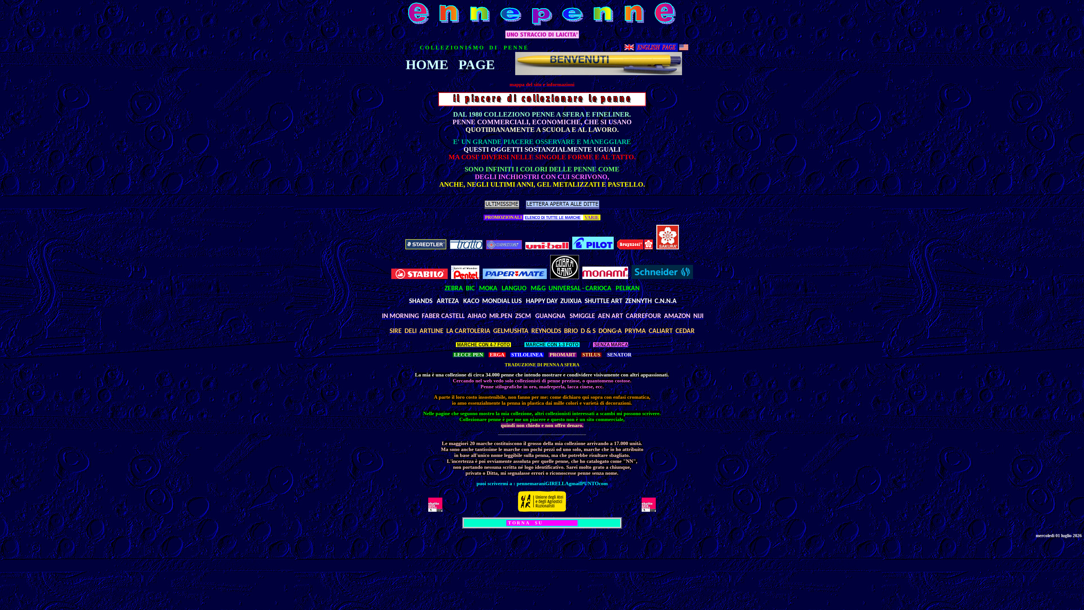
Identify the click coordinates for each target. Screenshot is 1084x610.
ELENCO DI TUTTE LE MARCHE (553, 217)
